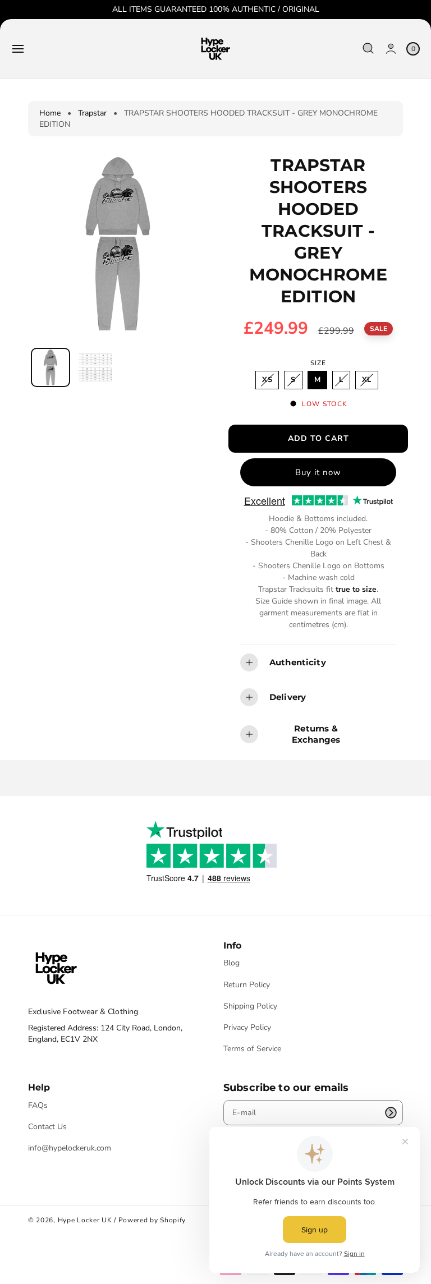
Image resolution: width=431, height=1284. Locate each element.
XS (270, 381)
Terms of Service (252, 1048)
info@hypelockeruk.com (69, 1148)
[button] (18, 49)
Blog (231, 963)
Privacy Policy (247, 1027)
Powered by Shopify (152, 1220)
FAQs (38, 1106)
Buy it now (318, 472)
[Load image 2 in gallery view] (95, 367)
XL (369, 381)
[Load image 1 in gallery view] (50, 367)
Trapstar (92, 113)
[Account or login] (391, 49)
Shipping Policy (250, 1006)
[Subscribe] (390, 1112)
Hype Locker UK (85, 1220)
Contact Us (47, 1126)
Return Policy (246, 984)
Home (50, 113)
